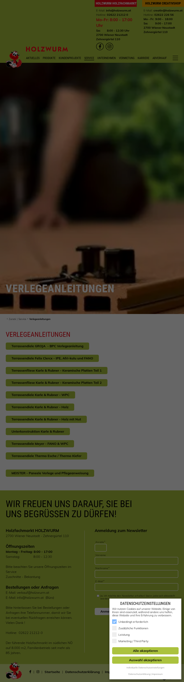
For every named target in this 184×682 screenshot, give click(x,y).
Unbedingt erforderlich (133, 622)
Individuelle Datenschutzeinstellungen (145, 667)
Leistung (124, 634)
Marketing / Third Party (133, 641)
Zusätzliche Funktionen (133, 628)
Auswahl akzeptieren (145, 660)
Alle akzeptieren (145, 651)
